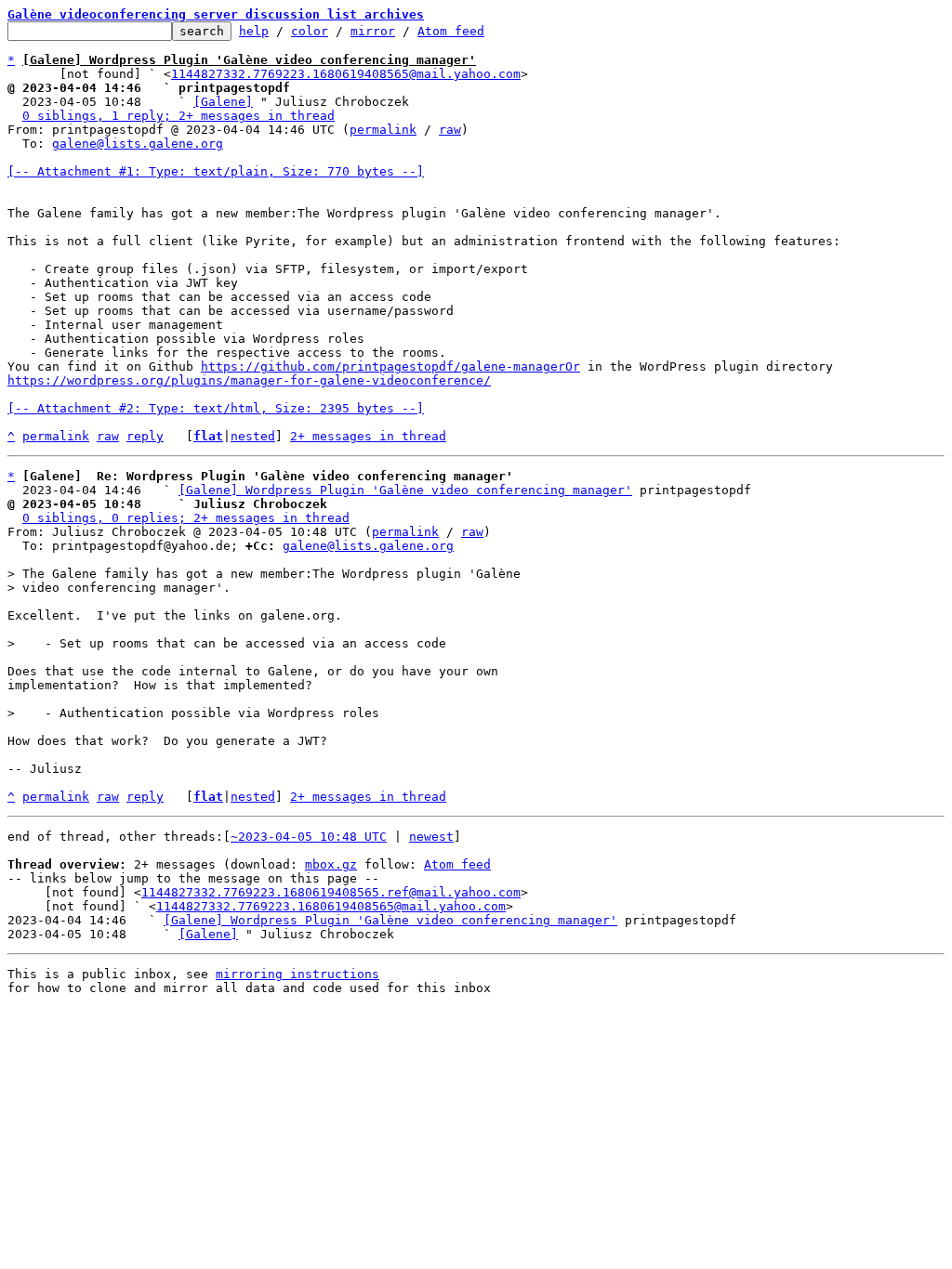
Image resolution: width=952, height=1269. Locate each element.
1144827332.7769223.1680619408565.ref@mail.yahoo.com (331, 892)
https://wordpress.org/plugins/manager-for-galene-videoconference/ (249, 380)
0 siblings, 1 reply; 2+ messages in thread (178, 116)
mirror (372, 31)
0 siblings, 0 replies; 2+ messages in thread (186, 518)
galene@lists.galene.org (137, 143)
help (254, 31)
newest (431, 837)
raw (450, 130)
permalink (383, 130)
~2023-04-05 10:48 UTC (309, 837)
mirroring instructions (297, 974)
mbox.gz (331, 864)
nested (253, 436)
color (309, 31)
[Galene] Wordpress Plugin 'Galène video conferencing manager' (405, 490)
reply (145, 436)
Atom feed (450, 31)
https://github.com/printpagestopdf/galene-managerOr (390, 366)
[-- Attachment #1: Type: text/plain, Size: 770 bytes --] (215, 171)
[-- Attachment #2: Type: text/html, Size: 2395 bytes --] (215, 408)
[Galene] (223, 102)
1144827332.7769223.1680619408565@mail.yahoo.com (346, 74)
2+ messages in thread (368, 436)
